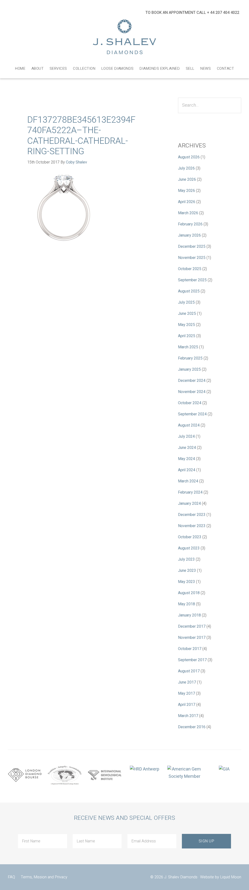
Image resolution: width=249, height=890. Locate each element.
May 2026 (186, 191)
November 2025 (191, 258)
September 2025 (192, 280)
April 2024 (186, 470)
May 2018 (186, 604)
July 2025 (186, 302)
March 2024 (188, 481)
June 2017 (187, 682)
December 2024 (191, 381)
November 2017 (191, 638)
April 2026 (186, 202)
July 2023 (186, 559)
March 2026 (188, 213)
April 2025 (186, 336)
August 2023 (189, 548)
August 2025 (189, 291)
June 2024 (187, 448)
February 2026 (190, 224)
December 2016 (191, 727)
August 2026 (189, 157)
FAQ (11, 877)
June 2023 (187, 570)
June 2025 (187, 314)
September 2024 (192, 414)
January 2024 (189, 503)
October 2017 (189, 649)
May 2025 (186, 325)
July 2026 (186, 168)
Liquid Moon (230, 877)
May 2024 (186, 459)
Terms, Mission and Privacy (44, 877)
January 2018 (189, 615)
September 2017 (192, 660)
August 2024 (189, 425)
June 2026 (187, 179)
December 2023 (191, 515)
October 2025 (189, 269)
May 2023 (186, 582)
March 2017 (188, 716)
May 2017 (186, 693)
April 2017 (186, 705)
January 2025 (189, 369)
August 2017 (189, 671)
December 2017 (191, 626)
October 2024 (189, 403)
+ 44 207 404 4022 (223, 13)
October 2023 (189, 537)
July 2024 (186, 436)
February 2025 (190, 358)
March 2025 (188, 347)
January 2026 (189, 235)
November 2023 (191, 526)
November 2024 (191, 392)
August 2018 (189, 593)
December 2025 (191, 246)
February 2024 (190, 492)
